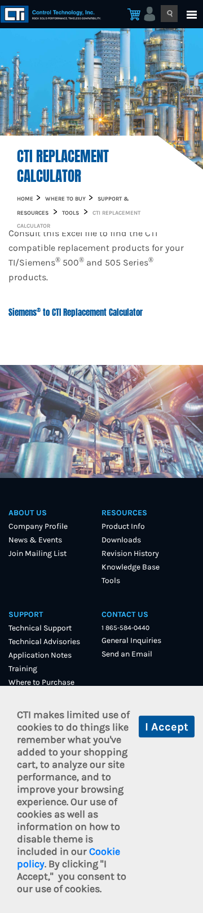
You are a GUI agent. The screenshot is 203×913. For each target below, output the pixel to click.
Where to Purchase (41, 682)
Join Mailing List (37, 553)
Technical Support (40, 628)
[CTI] (70, 14)
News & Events (35, 540)
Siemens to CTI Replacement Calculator (76, 312)
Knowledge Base (131, 567)
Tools (70, 213)
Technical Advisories (44, 641)
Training (22, 668)
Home (25, 198)
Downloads (121, 540)
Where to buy (65, 198)
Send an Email (127, 654)
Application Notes (40, 655)
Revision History (130, 553)
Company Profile (38, 526)
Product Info (123, 526)
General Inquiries (131, 640)
